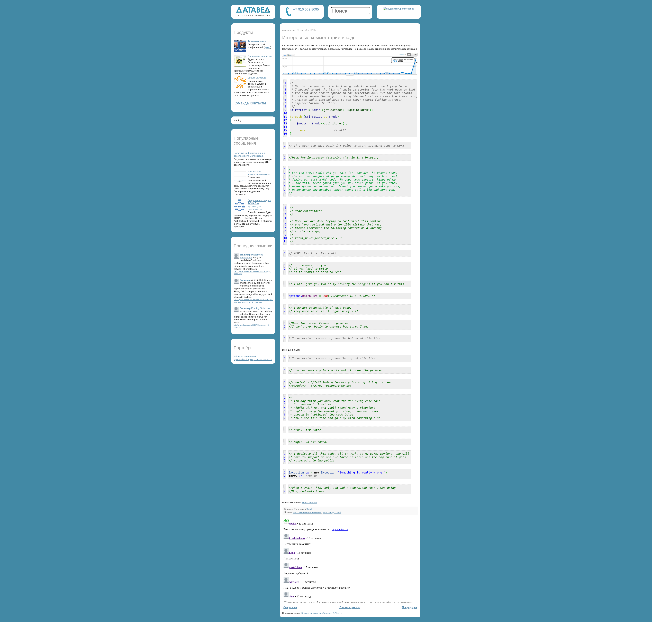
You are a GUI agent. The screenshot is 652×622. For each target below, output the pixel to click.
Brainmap (245, 254)
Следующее (290, 607)
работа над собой (332, 512)
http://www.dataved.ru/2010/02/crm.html (250, 325)
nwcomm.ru (250, 356)
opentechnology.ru (243, 359)
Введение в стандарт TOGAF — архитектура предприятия (259, 204)
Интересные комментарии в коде (259, 172)
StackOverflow (309, 502)
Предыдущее (409, 607)
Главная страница (349, 607)
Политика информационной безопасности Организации (249, 154)
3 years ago (257, 302)
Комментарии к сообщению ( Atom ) (321, 613)
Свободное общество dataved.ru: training (251, 271)
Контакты (258, 103)
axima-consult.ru (263, 359)
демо (267, 47)
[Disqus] (350, 560)
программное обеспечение (307, 512)
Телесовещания (257, 41)
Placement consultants (251, 256)
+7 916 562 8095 (306, 9)
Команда (241, 103)
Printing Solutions (260, 308)
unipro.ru (238, 356)
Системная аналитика (260, 56)
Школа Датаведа (257, 77)
